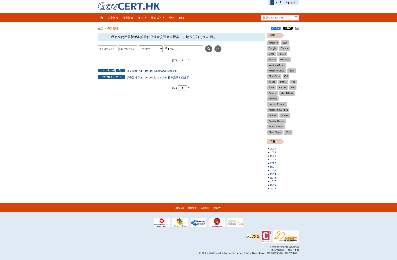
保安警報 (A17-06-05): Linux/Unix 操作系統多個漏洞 (158, 77)
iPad (293, 81)
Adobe (272, 81)
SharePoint (274, 76)
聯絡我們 (217, 207)
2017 (273, 181)
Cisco (271, 53)
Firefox (282, 53)
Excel (271, 87)
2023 (273, 159)
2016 (273, 184)
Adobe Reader (276, 126)
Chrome (284, 48)
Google (272, 48)
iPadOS (282, 87)
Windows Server (277, 65)
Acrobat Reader (276, 120)
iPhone (283, 81)
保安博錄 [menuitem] (128, 17)
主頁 (100, 28)
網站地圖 (180, 207)
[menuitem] (101, 17)
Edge (285, 42)
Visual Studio (287, 92)
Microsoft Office (276, 70)
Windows (284, 59)
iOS (286, 76)
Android (273, 115)
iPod (293, 87)
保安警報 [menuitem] (113, 17)
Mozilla (272, 59)
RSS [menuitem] (182, 17)
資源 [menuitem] (171, 17)
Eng (287, 2)
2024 (273, 155)
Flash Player (275, 132)
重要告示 (192, 207)
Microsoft (273, 42)
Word (288, 132)
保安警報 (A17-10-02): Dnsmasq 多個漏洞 (152, 71)
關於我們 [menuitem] (156, 17)
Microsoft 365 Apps (278, 109)
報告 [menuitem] (141, 17)
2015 (273, 188)
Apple (291, 70)
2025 (273, 152)
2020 (273, 170)
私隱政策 (204, 207)
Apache (272, 92)
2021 (273, 166)
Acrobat (285, 115)
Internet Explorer (277, 104)
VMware (273, 98)
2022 (273, 163)
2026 (273, 148)
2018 (273, 177)
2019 (273, 173)
